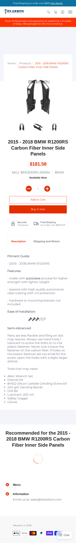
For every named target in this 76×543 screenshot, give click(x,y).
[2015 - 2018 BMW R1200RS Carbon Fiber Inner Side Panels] (21, 127)
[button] (48, 12)
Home (11, 63)
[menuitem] (48, 12)
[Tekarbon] (14, 12)
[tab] (18, 241)
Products (25, 63)
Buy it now (38, 209)
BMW (59, 172)
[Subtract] (29, 189)
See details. (57, 3)
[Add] (47, 189)
